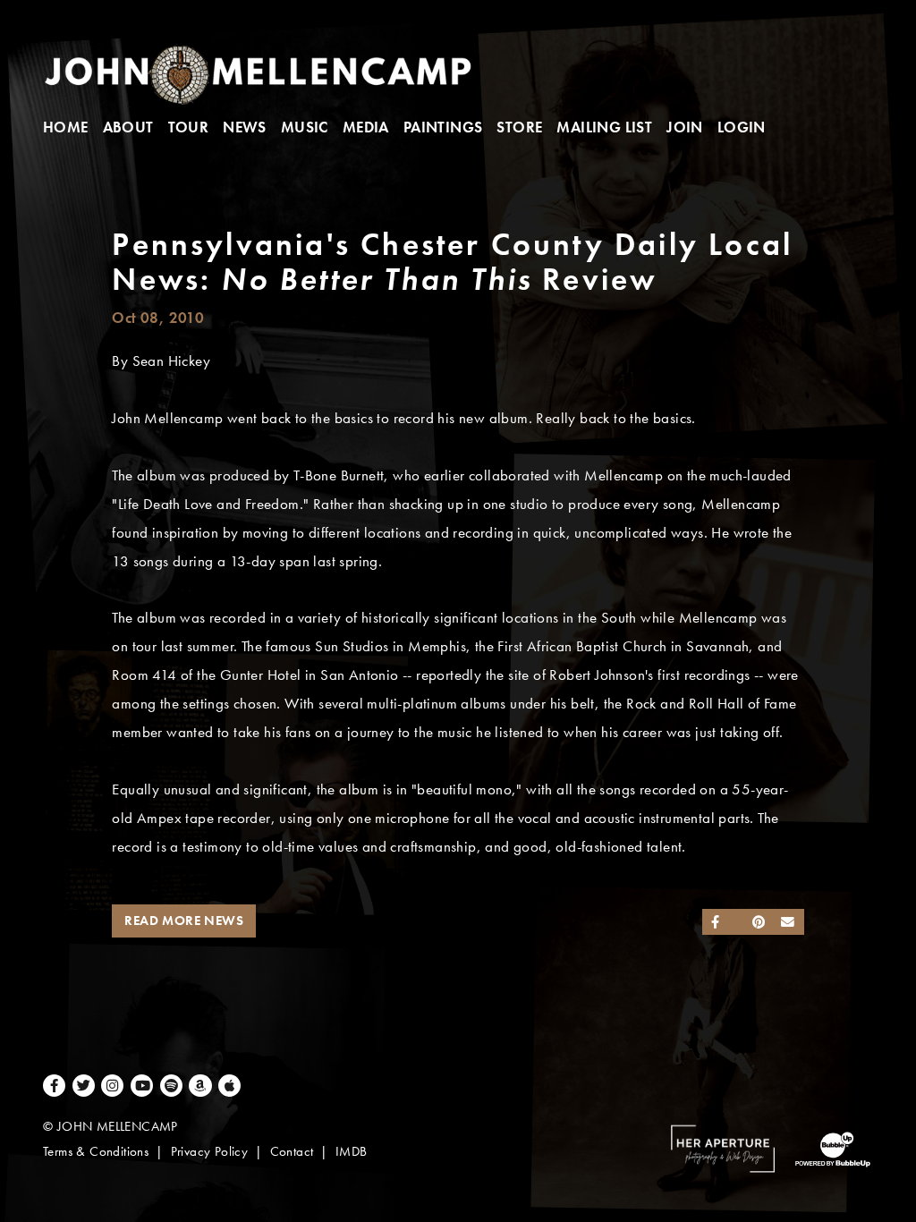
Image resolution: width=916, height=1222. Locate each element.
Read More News (183, 920)
